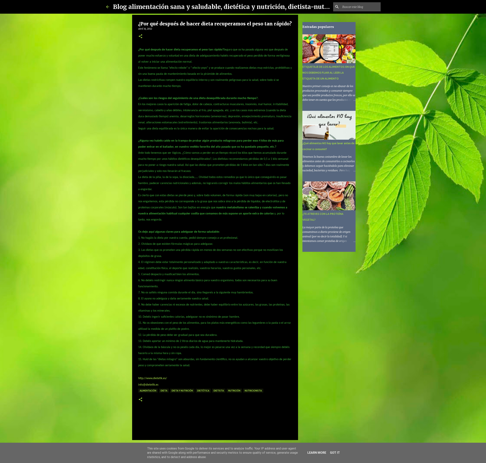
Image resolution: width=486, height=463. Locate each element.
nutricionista (253, 390)
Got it (335, 452)
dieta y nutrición (182, 390)
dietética (203, 390)
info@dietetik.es (148, 384)
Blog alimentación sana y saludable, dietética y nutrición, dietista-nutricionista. (234, 7)
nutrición (234, 390)
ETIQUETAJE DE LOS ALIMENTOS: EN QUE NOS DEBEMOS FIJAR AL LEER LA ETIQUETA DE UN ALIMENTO (328, 72)
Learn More (316, 452)
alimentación (148, 390)
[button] (140, 36)
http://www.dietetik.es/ (152, 378)
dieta (164, 390)
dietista (219, 390)
